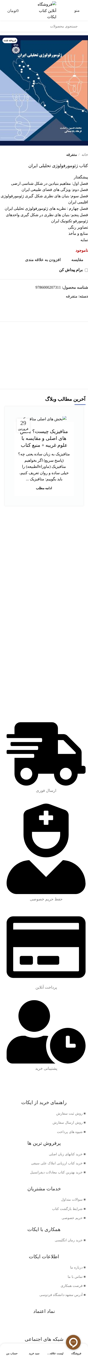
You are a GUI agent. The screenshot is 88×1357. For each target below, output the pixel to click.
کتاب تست (44, 360)
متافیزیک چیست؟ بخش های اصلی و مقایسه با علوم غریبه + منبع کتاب (44, 438)
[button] (44, 369)
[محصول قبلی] (12, 154)
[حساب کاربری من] (2, 10)
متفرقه (71, 154)
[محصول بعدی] (2, 154)
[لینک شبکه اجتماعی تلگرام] (78, 305)
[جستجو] (83, 26)
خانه (84, 154)
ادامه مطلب (44, 488)
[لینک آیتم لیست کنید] (44, 1113)
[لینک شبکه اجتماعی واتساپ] (84, 305)
